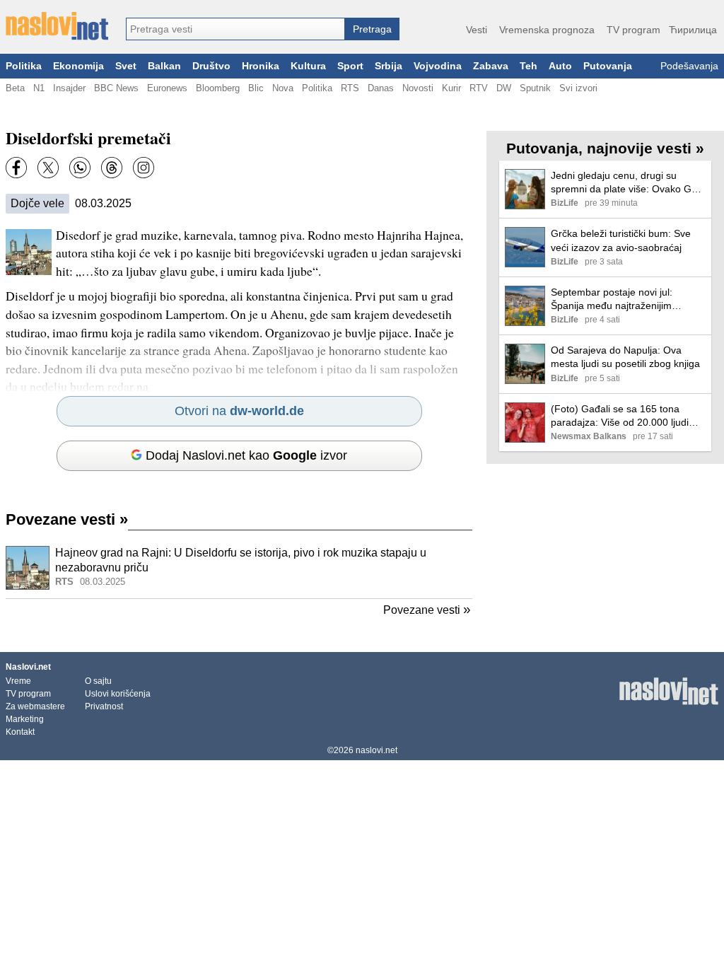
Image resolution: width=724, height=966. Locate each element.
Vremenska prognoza (547, 29)
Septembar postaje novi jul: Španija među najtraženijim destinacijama (611, 299)
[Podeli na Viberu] (79, 167)
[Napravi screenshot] (143, 167)
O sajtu (98, 681)
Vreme (18, 681)
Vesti (476, 29)
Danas (381, 88)
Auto (560, 66)
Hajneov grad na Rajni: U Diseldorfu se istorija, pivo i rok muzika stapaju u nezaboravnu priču (240, 560)
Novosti (417, 88)
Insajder (69, 88)
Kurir (451, 88)
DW (503, 88)
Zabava (490, 66)
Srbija (388, 66)
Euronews (167, 88)
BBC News (116, 88)
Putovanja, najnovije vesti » (605, 148)
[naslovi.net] (57, 26)
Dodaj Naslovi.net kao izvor (246, 455)
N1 (39, 88)
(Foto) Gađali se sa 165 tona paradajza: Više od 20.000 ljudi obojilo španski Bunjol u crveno (620, 416)
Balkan (164, 66)
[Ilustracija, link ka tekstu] (27, 569)
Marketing (25, 719)
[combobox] (235, 29)
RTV (478, 88)
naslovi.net (376, 750)
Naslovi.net (28, 667)
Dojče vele (37, 203)
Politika (24, 66)
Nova (282, 88)
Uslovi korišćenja (118, 694)
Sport (350, 66)
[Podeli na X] (48, 167)
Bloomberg (218, 88)
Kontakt (20, 732)
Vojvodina (438, 66)
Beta (15, 88)
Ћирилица (693, 29)
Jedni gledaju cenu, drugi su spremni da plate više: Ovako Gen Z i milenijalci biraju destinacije (627, 183)
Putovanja (607, 66)
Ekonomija (78, 66)
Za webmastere (35, 706)
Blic (256, 88)
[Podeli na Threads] (111, 167)
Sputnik (535, 88)
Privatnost (104, 706)
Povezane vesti (67, 519)
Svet (125, 66)
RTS (350, 88)
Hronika (260, 66)
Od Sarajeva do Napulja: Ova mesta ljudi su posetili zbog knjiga (625, 356)
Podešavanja (689, 66)
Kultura (308, 66)
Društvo (211, 66)
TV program (633, 29)
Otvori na (239, 411)
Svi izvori (578, 88)
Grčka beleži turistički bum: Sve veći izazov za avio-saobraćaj (621, 240)
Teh (528, 66)
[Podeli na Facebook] (16, 167)
